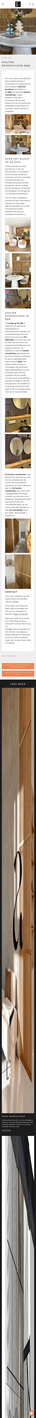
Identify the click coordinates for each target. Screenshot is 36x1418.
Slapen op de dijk (20, 614)
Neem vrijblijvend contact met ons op (18, 673)
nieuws (15, 602)
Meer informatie (6, 1130)
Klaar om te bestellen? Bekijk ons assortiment (18, 666)
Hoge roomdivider (13, 1116)
